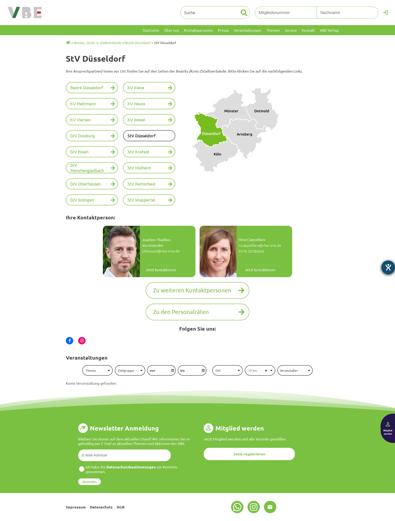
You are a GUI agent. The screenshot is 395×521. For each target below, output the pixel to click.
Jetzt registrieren (249, 454)
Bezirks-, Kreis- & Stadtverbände (97, 43)
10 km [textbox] (252, 370)
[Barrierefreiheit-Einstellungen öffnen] (388, 267)
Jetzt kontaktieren (161, 269)
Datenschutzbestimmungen (131, 466)
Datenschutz (101, 507)
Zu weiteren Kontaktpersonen (192, 290)
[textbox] (97, 370)
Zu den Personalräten (181, 311)
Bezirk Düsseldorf (138, 43)
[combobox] (97, 370)
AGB (120, 507)
